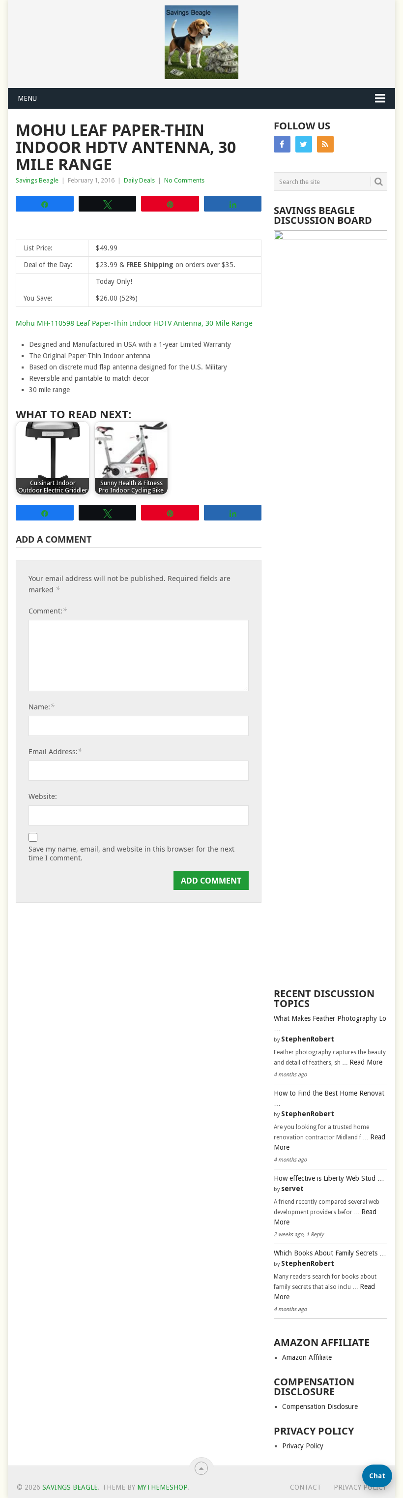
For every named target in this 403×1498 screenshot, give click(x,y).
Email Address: (55, 751)
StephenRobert (307, 1039)
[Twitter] (303, 144)
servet (292, 1188)
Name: (42, 706)
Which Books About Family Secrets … (330, 1253)
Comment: (48, 610)
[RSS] (325, 144)
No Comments (184, 180)
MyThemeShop (162, 1487)
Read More (365, 1062)
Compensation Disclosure (320, 1406)
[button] (377, 1476)
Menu (27, 98)
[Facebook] (282, 144)
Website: (43, 796)
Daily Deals (139, 180)
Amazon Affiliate (307, 1357)
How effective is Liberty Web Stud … (329, 1178)
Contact (305, 1487)
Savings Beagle (37, 180)
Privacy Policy (302, 1446)
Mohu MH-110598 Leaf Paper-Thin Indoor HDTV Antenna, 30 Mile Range (134, 323)
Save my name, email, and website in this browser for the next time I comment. (131, 853)
